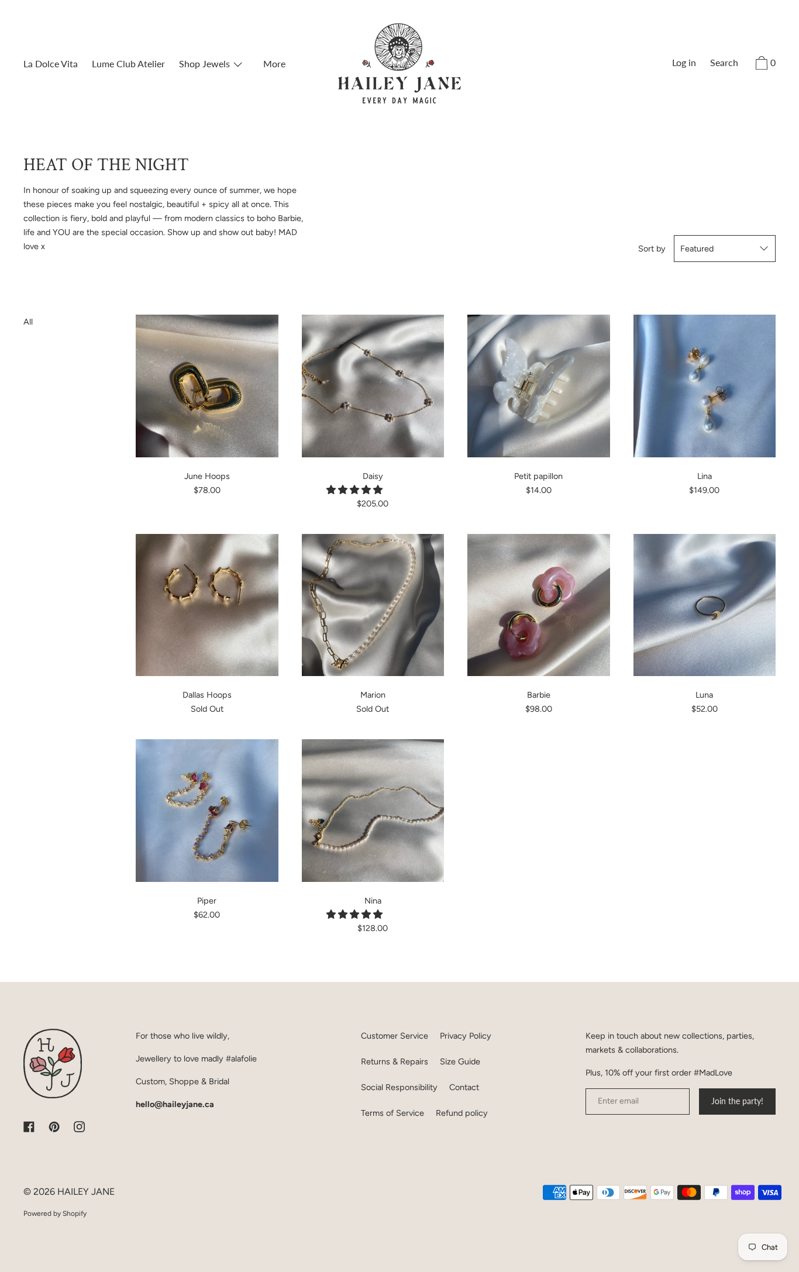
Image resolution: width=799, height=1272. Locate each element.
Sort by (652, 248)
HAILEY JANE (86, 1191)
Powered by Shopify (55, 1213)
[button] (355, 489)
